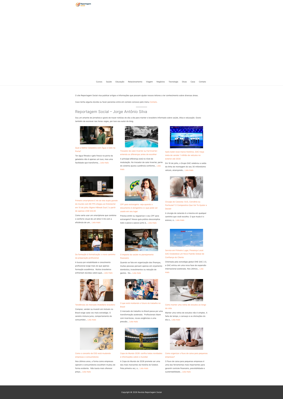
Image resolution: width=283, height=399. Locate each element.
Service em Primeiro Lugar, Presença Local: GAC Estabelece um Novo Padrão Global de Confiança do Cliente (184, 253)
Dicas (184, 82)
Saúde (109, 82)
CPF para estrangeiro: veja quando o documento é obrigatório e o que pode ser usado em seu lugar (139, 208)
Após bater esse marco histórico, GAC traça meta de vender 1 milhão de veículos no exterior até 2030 (184, 155)
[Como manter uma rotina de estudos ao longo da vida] (186, 290)
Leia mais (104, 163)
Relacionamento (135, 82)
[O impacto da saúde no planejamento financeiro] (141, 240)
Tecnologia (173, 82)
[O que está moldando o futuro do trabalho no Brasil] (141, 289)
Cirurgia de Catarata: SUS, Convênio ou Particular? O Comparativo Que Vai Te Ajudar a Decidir (186, 205)
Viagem (149, 82)
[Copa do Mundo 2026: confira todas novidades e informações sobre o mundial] (141, 339)
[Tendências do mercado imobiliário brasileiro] (96, 290)
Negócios (161, 82)
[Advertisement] (84, 43)
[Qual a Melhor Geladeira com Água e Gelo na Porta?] (96, 135)
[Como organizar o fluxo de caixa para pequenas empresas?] (186, 339)
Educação (120, 82)
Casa (193, 82)
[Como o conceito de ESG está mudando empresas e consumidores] (96, 339)
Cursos (99, 82)
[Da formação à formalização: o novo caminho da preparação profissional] (96, 240)
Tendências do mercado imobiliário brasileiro (95, 305)
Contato (202, 82)
